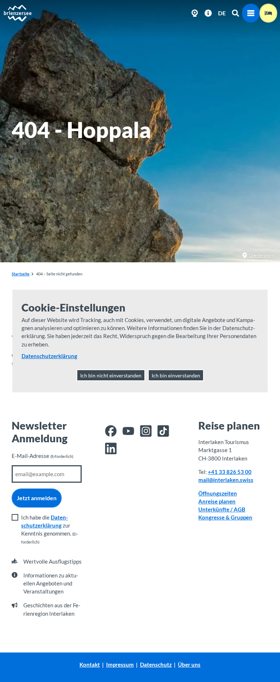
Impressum (120, 664)
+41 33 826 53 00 (230, 472)
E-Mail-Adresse (42, 455)
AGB (239, 509)
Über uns (189, 664)
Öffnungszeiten (217, 493)
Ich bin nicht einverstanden (110, 375)
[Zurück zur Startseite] (17, 13)
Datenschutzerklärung (49, 356)
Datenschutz (156, 664)
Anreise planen (217, 501)
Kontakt (89, 664)
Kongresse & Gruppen (225, 517)
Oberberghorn (261, 255)
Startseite (21, 273)
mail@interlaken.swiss (225, 480)
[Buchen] (268, 13)
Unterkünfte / (216, 509)
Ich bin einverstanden (176, 375)
